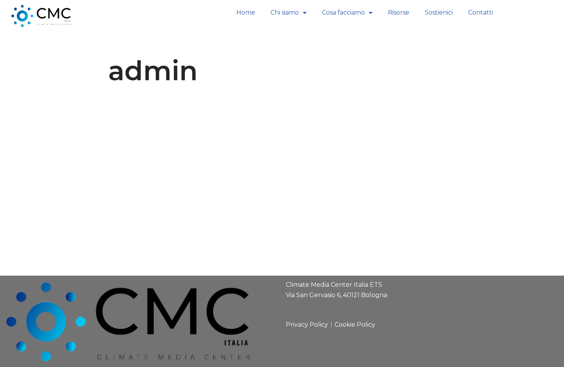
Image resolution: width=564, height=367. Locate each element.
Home (245, 12)
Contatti (480, 12)
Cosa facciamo (343, 12)
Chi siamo (284, 12)
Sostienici (439, 12)
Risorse (398, 12)
